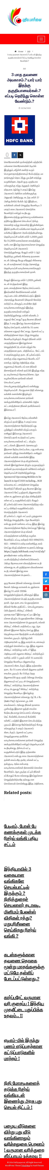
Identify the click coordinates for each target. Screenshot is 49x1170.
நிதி (24, 69)
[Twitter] (20, 155)
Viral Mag (26, 1165)
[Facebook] (14, 155)
